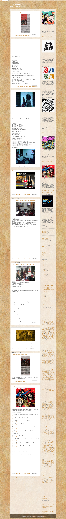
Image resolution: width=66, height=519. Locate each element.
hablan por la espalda (47, 375)
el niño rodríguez (45, 355)
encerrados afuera (44, 360)
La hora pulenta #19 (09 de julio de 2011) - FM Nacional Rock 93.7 (24, 200)
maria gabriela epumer (49, 418)
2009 (43, 304)
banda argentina (52, 329)
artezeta (48, 328)
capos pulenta (51, 336)
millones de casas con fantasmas (49, 425)
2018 (43, 260)
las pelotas (46, 399)
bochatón (49, 333)
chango (48, 339)
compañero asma (46, 344)
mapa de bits (45, 417)
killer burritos (43, 388)
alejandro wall (49, 323)
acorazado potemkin (49, 319)
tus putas (52, 476)
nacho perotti (47, 431)
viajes (43, 480)
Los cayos (25, 86)
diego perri (45, 348)
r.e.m (54, 447)
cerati (45, 339)
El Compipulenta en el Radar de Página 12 (20, 354)
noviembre (45, 271)
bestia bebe (47, 331)
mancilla (48, 416)
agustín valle (48, 322)
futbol (52, 369)
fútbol (42, 370)
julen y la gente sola (45, 387)
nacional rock (52, 431)
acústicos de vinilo (44, 320)
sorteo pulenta (44, 464)
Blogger (44, 516)
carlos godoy (48, 337)
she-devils (47, 462)
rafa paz (31, 86)
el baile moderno (51, 350)
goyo (51, 372)
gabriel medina (47, 370)
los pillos (48, 408)
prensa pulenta (27, 35)
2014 (43, 265)
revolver (44, 453)
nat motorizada (50, 432)
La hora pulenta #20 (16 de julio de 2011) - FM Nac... (48, 282)
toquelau (43, 475)
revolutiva (53, 452)
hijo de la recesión (44, 380)
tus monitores (47, 476)
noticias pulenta (22, 35)
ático (50, 482)
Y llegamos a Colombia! (16, 170)
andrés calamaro (50, 326)
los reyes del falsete (49, 409)
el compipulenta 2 (44, 232)
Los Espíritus (51, 313)
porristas (53, 444)
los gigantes (45, 405)
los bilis (46, 403)
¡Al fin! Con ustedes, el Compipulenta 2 (48, 504)
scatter (42, 458)
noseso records (51, 435)
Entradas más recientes (16, 477)
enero (45, 301)
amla (54, 324)
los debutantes (44, 239)
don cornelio (51, 349)
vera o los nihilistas (44, 479)
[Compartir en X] (33, 34)
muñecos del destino (48, 429)
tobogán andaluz (52, 472)
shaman (43, 460)
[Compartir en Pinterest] (35, 34)
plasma (54, 443)
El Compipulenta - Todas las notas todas (19, 386)
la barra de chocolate (44, 389)
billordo (49, 332)
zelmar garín (46, 482)
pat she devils (47, 440)
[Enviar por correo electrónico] (32, 34)
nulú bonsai (43, 436)
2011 (43, 269)
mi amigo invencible (45, 423)
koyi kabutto (48, 388)
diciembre (45, 270)
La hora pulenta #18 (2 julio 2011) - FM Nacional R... (48, 288)
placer (50, 443)
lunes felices (48, 414)
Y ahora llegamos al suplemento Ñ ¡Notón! (20, 12)
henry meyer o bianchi (46, 377)
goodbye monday (47, 372)
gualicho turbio (51, 373)
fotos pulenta (44, 234)
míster (47, 430)
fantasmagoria (47, 364)
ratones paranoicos (49, 448)
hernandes (43, 378)
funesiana (46, 369)
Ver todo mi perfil (44, 498)
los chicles (48, 404)
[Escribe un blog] (32, 34)
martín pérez (50, 420)
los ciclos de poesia (45, 238)
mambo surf (49, 415)
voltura (46, 481)
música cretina (51, 430)
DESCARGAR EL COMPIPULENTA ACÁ (48, 190)
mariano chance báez (46, 419)
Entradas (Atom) (18, 479)
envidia (49, 360)
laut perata (48, 400)
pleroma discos (44, 444)
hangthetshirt (48, 376)
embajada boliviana (48, 359)
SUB (48, 316)
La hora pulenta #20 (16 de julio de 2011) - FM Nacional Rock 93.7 (24, 90)
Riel (52, 315)
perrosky (43, 443)
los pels (45, 408)
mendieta (28, 86)
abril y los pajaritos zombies (48, 318)
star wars (52, 466)
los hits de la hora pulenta (46, 240)
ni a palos (46, 433)
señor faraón (52, 459)
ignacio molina (52, 380)
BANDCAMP (43, 252)
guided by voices (44, 374)
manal (53, 415)
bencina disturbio (44, 330)
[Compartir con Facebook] (34, 34)
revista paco (44, 452)
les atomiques (47, 401)
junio (44, 295)
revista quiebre (48, 452)
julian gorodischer (51, 387)
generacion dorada (44, 371)
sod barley (52, 462)
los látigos (44, 406)
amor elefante (48, 325)
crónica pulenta (44, 230)
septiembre (45, 274)
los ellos (52, 404)
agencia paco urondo (50, 320)
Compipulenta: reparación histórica (18, 328)
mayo (44, 296)
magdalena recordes (44, 415)
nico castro (50, 433)
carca (42, 337)
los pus (43, 409)
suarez (43, 467)
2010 (43, 303)
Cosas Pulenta (15, 4)
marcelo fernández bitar (51, 417)
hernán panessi (52, 379)
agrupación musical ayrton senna (47, 321)
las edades (50, 398)
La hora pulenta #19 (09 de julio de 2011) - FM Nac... (48, 286)
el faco (49, 351)
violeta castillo (50, 480)
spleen (51, 465)
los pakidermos (22, 166)
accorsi (43, 319)
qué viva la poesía (49, 447)
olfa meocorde (49, 436)
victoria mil (46, 480)
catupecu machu (49, 338)
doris (42, 350)
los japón (53, 405)
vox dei (49, 481)
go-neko (49, 371)
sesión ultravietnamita (47, 459)
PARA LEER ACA (14, 461)
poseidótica (44, 445)
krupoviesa (52, 388)
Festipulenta (43, 226)
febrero (45, 300)
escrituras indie (49, 361)
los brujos (50, 403)
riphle (46, 454)
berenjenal (50, 330)
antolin (43, 327)
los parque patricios (49, 407)
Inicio (27, 477)
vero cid (53, 479)
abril (44, 297)
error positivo (44, 361)
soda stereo (43, 463)
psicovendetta (51, 446)
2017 (43, 261)
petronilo (47, 443)
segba (50, 458)
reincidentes (48, 450)
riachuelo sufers (48, 453)
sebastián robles (46, 458)
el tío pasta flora (47, 358)
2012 (43, 268)
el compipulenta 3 (44, 233)
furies (49, 369)
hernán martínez (48, 378)
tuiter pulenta (44, 246)
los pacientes (50, 406)
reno (51, 450)
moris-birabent (48, 427)
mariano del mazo (52, 419)
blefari (46, 333)
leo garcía (52, 400)
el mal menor (52, 353)
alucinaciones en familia (49, 324)
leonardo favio (43, 401)
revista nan (53, 451)
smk (49, 462)
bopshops (34, 516)
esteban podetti (47, 362)
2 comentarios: (26, 348)
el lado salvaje (47, 353)
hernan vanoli (51, 377)
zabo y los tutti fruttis (36, 86)
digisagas (48, 348)
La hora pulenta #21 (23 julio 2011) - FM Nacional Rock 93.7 (23, 40)
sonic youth (52, 463)
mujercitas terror (27, 166)
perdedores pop (50, 442)
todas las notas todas (45, 245)
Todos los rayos (45, 317)
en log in (53, 359)
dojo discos (47, 349)
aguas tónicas (44, 322)
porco (50, 444)
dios (51, 348)
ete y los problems (47, 363)
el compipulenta (17, 35)
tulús (51, 475)
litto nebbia (21, 86)
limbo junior (45, 402)
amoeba (44, 325)
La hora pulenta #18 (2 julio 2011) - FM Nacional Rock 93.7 (23, 264)
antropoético (49, 327)
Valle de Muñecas (52, 317)
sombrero (47, 463)
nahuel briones (44, 432)
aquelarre (53, 327)
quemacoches (44, 447)
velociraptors (48, 478)
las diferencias (44, 398)
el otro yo (50, 355)
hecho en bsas (53, 376)
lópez (52, 414)
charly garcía (52, 339)
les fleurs (51, 401)
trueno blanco (22, 324)
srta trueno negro (47, 466)
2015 (43, 264)
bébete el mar (48, 335)
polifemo (48, 444)
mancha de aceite (44, 416)
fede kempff (52, 364)
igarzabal (48, 380)
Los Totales (44, 314)
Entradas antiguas (36, 477)
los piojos (52, 408)
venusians (52, 478)
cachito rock (53, 335)
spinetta (48, 465)
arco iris (44, 328)
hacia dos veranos (44, 376)
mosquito (52, 427)
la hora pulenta (17, 86)
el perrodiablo (51, 356)
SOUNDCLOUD (44, 253)
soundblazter (49, 464)
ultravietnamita (43, 477)
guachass (46, 373)
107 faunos (44, 309)
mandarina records (52, 416)
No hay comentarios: (27, 34)
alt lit (44, 324)
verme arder (49, 479)
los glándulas (49, 405)
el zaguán (51, 358)
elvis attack (43, 359)
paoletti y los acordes (46, 439)
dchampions (50, 347)
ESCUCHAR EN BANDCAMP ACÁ (47, 36)
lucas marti (44, 413)
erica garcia (52, 360)
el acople (45, 350)
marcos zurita (43, 418)
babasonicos (47, 329)
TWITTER (43, 251)
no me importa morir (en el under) (50, 434)
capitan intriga (45, 336)
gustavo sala (50, 374)
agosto (45, 275)
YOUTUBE (43, 254)
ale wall (52, 322)
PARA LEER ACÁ (14, 415)
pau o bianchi (49, 441)
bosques (47, 334)
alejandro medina (44, 323)
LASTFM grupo (44, 255)
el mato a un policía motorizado (49, 354)
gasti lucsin (51, 370)
